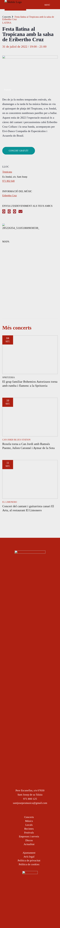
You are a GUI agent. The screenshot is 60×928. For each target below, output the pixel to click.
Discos (29, 840)
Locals (29, 824)
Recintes (29, 828)
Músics (29, 821)
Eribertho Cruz (9, 195)
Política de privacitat (29, 860)
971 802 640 (8, 181)
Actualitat (29, 844)
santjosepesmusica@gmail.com (30, 803)
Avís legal (29, 856)
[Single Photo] (20, 228)
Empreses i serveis (29, 836)
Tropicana (7, 171)
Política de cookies (29, 864)
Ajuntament (29, 852)
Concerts (6, 16)
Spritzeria (8, 377)
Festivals (29, 832)
